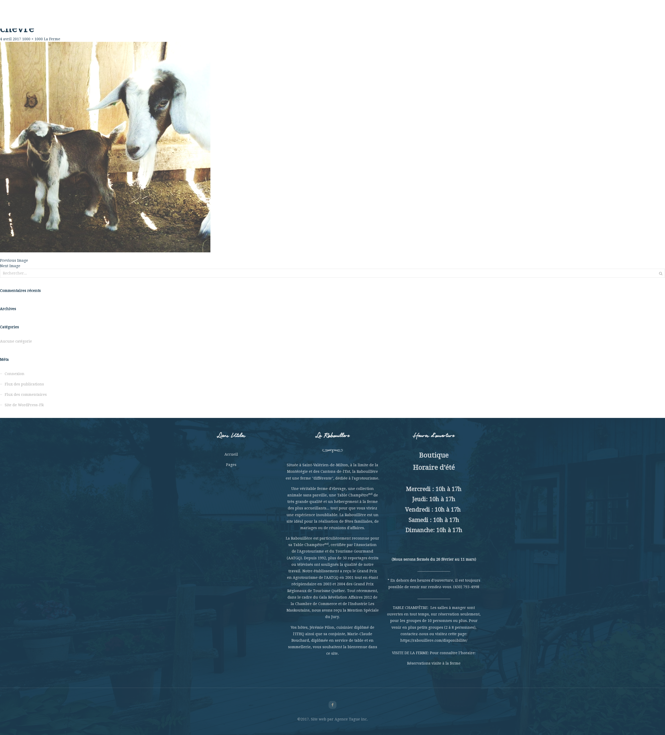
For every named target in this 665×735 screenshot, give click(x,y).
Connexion (14, 374)
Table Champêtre (279, 18)
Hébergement (381, 18)
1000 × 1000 (32, 39)
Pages (231, 465)
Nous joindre (441, 18)
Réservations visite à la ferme (434, 663)
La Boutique (412, 18)
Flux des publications (24, 384)
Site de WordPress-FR (24, 405)
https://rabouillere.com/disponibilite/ (433, 640)
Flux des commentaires (26, 394)
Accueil (231, 454)
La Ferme (249, 18)
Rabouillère (223, 18)
